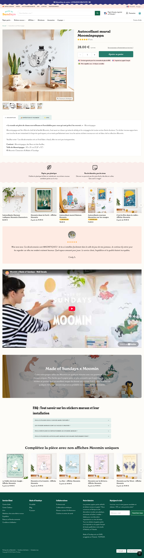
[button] (133, 6)
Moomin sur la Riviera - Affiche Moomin (98, 482)
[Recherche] (97, 13)
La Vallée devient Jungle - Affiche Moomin (12, 482)
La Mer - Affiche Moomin (69, 481)
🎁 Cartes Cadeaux (8, 6)
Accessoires (51, 20)
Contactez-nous (34, 550)
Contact (44, 6)
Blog (30, 507)
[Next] (141, 205)
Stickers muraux (19, 20)
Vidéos (18, 6)
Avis (38, 6)
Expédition (5, 516)
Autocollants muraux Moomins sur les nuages (98, 216)
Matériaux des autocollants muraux (13, 513)
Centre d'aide (137, 20)
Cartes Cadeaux (7, 507)
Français (120, 551)
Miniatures (41, 20)
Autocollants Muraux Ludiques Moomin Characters (15, 216)
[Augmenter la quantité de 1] (94, 54)
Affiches (31, 20)
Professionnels (54, 6)
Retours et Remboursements (11, 519)
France (133, 551)
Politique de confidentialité (8, 550)
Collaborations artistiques (64, 507)
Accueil (4, 26)
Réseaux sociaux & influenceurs (65, 510)
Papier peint (6, 20)
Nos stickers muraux (28, 6)
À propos (60, 20)
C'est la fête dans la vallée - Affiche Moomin (128, 216)
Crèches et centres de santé (64, 513)
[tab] (10, 117)
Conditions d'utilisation (9, 522)
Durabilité (32, 504)
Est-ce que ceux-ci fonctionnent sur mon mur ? (120, 48)
